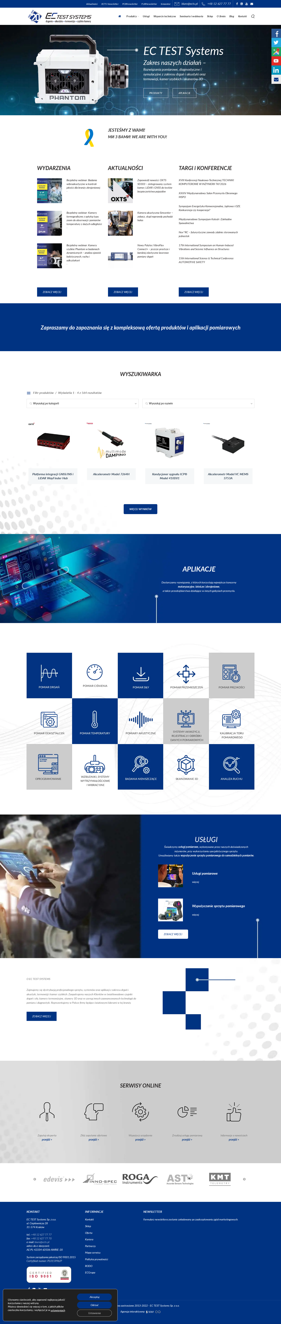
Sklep (88, 1226)
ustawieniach (58, 1310)
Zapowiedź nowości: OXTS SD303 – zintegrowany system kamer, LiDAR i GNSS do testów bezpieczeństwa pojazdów (154, 185)
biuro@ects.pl (189, 4)
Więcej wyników (140, 509)
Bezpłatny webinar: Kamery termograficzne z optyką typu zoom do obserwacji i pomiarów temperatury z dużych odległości (84, 218)
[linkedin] (241, 3)
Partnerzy (90, 1246)
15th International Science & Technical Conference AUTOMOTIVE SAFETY (206, 260)
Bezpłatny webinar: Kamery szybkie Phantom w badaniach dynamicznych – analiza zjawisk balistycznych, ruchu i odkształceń (84, 252)
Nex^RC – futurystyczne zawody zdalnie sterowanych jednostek (208, 234)
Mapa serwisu (92, 1252)
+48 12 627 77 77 (219, 4)
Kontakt (89, 1219)
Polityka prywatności (96, 1259)
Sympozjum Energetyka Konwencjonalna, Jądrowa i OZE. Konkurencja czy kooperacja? (210, 208)
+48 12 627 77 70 (41, 1238)
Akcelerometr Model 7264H (111, 474)
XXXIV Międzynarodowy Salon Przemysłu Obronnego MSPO (208, 195)
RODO (88, 1266)
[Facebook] (237, 3)
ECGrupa (90, 1272)
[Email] (251, 3)
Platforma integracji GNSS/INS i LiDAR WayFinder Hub (52, 476)
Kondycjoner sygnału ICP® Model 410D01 (169, 476)
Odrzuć (94, 1305)
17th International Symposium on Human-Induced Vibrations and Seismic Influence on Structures (206, 247)
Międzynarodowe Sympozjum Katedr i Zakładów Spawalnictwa (205, 221)
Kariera (89, 1239)
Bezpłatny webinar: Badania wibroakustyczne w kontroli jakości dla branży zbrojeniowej (83, 183)
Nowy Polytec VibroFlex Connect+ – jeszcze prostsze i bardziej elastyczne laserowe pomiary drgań (153, 250)
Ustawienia (94, 1313)
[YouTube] (246, 3)
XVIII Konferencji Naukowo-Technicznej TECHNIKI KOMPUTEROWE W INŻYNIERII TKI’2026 (206, 182)
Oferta (88, 1233)
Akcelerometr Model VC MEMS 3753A (228, 476)
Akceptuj (94, 1297)
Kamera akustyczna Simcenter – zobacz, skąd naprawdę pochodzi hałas (155, 216)
